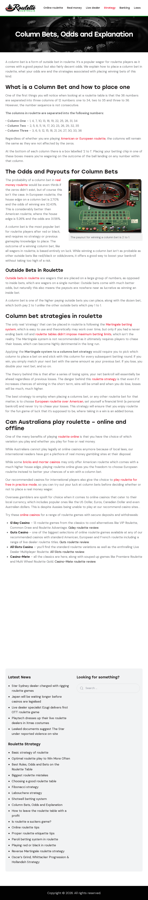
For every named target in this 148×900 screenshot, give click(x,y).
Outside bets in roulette (22, 278)
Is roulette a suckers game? (31, 822)
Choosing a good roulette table (34, 781)
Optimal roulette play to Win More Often (41, 758)
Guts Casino (19, 532)
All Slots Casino (21, 547)
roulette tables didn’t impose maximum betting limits (73, 334)
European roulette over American (59, 401)
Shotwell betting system (29, 799)
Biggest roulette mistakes (30, 775)
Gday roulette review (83, 528)
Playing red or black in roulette (34, 845)
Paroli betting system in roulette (35, 839)
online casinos (30, 515)
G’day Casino (20, 523)
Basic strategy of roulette (30, 752)
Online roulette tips (25, 827)
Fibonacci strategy (25, 787)
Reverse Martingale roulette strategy (38, 851)
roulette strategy (104, 379)
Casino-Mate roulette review (75, 562)
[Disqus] (74, 609)
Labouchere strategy (27, 793)
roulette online (68, 437)
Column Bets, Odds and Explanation (37, 805)
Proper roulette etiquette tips (33, 833)
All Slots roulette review (67, 552)
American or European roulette (83, 138)
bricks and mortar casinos (41, 462)
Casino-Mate (20, 557)
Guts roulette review (74, 542)
